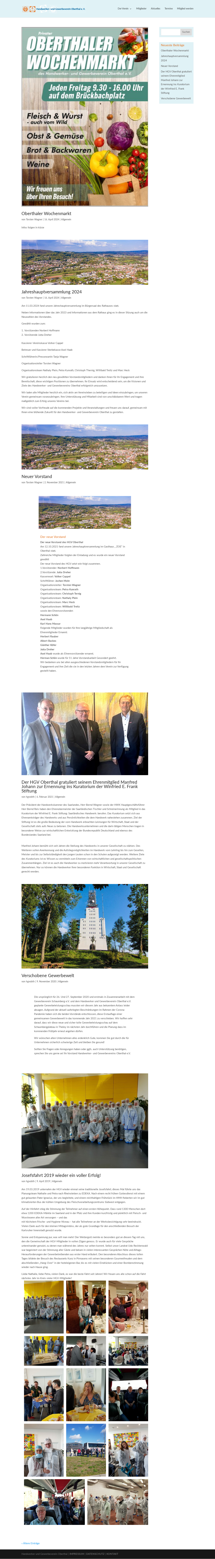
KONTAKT (112, 1554)
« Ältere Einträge (31, 1543)
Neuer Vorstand (37, 477)
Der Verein (123, 9)
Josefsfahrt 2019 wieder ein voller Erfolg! (61, 1175)
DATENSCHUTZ (95, 1554)
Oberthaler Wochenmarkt (46, 214)
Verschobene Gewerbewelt (48, 976)
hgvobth (30, 797)
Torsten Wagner (34, 219)
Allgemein (66, 219)
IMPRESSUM (77, 1554)
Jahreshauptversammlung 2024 (52, 292)
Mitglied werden (185, 9)
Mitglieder (141, 9)
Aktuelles (155, 9)
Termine (169, 9)
